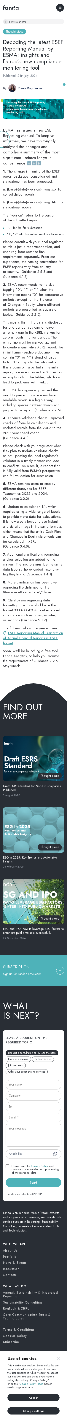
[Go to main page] (11, 7)
